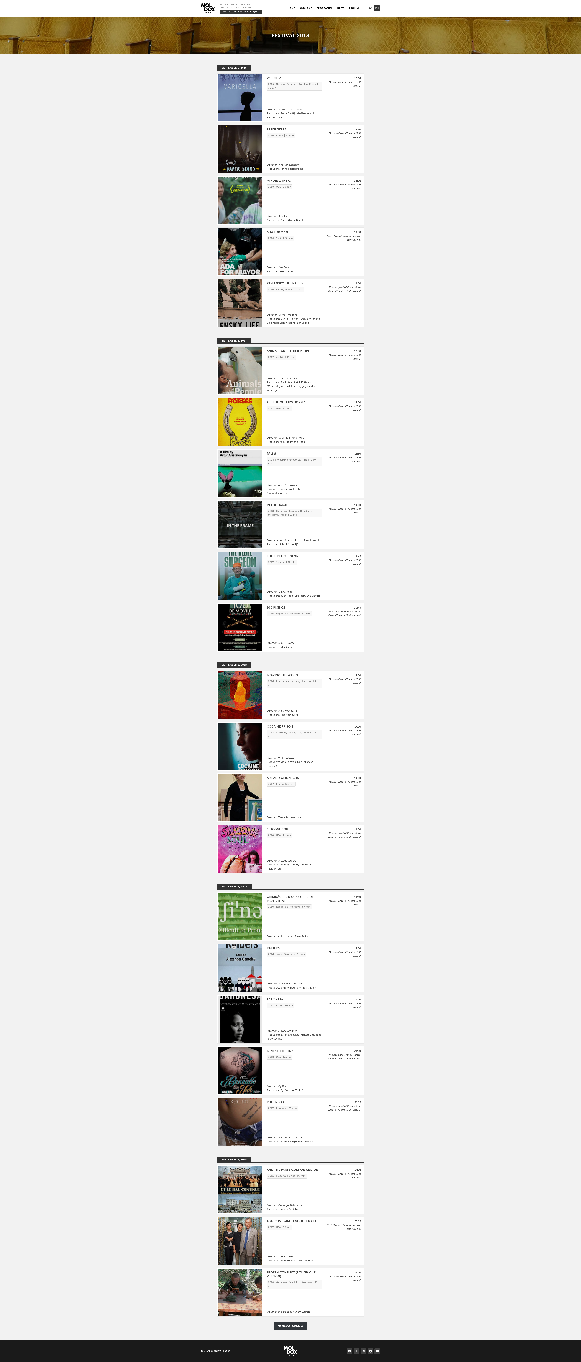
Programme (325, 8)
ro (370, 8)
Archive (354, 8)
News (340, 8)
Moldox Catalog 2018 (290, 1325)
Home (291, 8)
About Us (306, 8)
